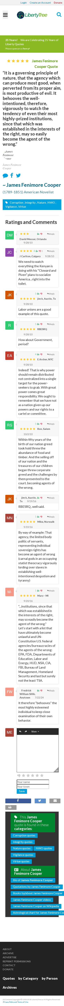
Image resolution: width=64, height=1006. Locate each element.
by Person (50, 978)
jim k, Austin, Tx (46, 298)
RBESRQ (42, 329)
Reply (52, 234)
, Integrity (30, 202)
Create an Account (40, 2)
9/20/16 (28, 600)
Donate (58, 2)
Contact (9, 965)
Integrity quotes (23, 841)
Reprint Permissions (17, 961)
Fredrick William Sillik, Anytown (27, 694)
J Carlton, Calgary (30, 256)
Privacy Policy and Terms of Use (15, 1002)
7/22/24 (39, 697)
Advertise (10, 957)
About (7, 949)
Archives (10, 987)
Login (24, 2)
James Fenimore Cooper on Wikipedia (36, 906)
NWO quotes (44, 848)
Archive (8, 953)
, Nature (41, 202)
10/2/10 (28, 434)
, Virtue (21, 206)
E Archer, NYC (45, 359)
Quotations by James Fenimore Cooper (36, 886)
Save (22, 791)
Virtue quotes (21, 861)
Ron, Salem (43, 428)
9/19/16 (31, 501)
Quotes (9, 978)
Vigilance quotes (23, 854)
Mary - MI (43, 595)
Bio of (33, 880)
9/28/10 (28, 242)
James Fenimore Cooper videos (32, 899)
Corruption (16, 202)
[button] (20, 731)
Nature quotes (22, 848)
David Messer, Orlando (33, 239)
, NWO (50, 202)
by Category (28, 978)
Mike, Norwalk (45, 521)
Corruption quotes (24, 835)
